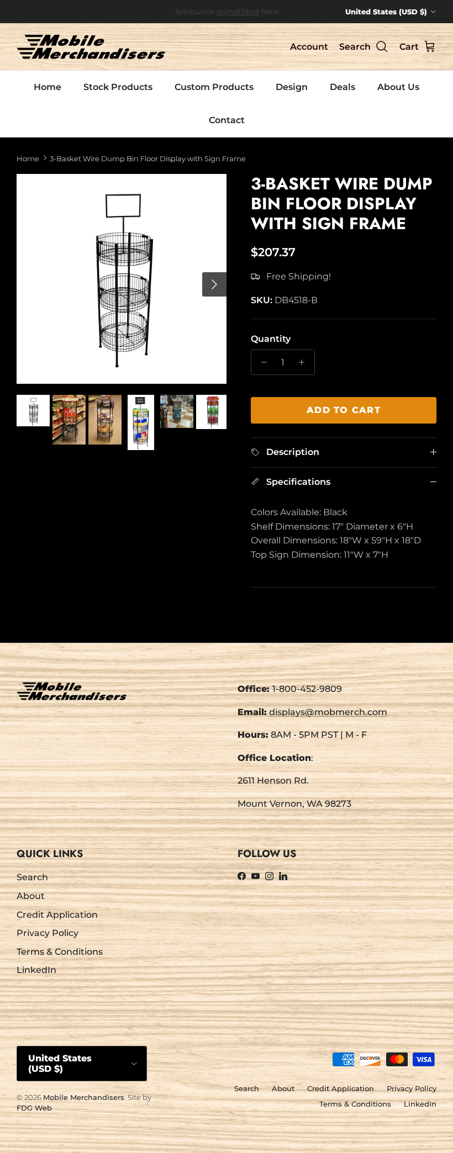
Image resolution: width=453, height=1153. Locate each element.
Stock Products (117, 87)
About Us (398, 87)
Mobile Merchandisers (83, 1097)
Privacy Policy (47, 933)
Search (32, 877)
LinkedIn (36, 970)
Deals (342, 87)
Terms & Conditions (60, 951)
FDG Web (34, 1107)
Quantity (271, 339)
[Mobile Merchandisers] (91, 46)
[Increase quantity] (304, 362)
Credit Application (57, 914)
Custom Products (214, 87)
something (238, 12)
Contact (227, 120)
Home (47, 87)
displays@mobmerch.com (328, 712)
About (31, 896)
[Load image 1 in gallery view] (122, 279)
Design (292, 87)
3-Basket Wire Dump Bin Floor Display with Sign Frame (148, 158)
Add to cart (344, 410)
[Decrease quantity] (261, 362)
